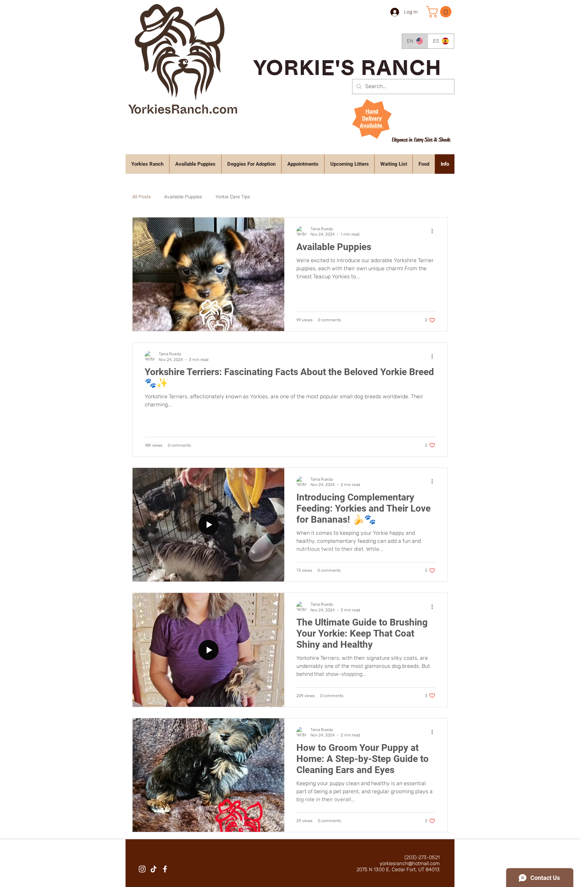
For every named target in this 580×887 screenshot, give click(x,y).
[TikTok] (153, 869)
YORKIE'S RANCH (347, 72)
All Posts (141, 197)
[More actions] (434, 231)
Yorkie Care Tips (232, 197)
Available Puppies (183, 197)
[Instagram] (142, 869)
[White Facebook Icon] (165, 869)
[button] (440, 11)
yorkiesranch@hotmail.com (410, 863)
